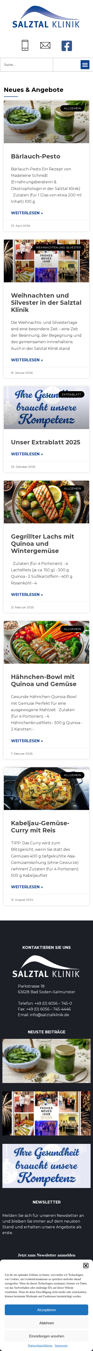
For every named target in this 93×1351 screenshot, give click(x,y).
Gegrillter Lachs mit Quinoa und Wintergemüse (42, 543)
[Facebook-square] (67, 46)
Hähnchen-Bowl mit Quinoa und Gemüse (44, 680)
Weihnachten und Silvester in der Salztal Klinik (46, 302)
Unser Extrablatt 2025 (45, 442)
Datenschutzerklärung (40, 1345)
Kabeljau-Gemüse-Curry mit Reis (40, 827)
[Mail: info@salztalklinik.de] (45, 45)
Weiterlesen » (27, 213)
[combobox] (26, 64)
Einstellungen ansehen (46, 1336)
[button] (85, 1265)
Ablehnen (46, 1323)
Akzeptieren (46, 1310)
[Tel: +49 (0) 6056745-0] (25, 45)
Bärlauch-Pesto (35, 156)
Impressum (61, 1345)
